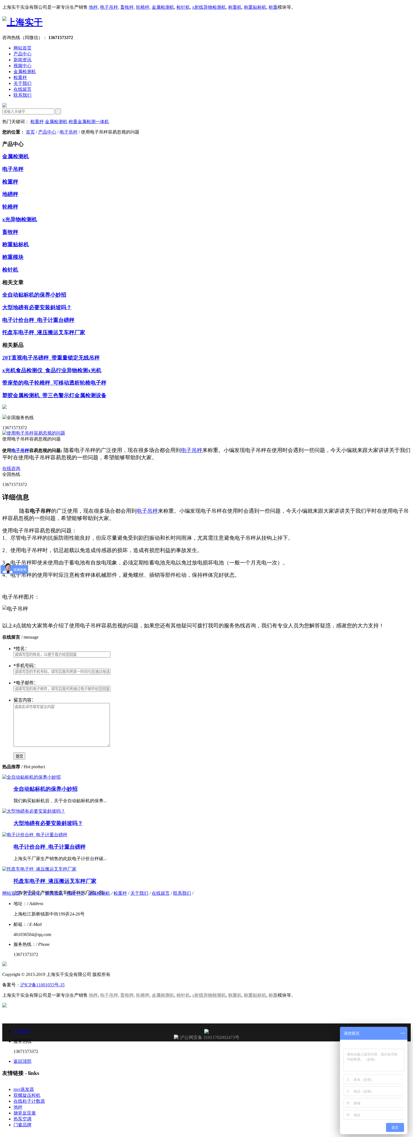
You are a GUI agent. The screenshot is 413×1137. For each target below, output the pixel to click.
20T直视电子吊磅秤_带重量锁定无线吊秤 (51, 358)
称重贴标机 (255, 7)
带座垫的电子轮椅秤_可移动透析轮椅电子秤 (54, 383)
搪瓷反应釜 (24, 1113)
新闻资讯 (22, 59)
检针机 (183, 7)
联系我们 (22, 95)
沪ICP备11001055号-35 (42, 984)
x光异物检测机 (19, 219)
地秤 (93, 7)
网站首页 (22, 48)
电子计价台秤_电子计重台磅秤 (38, 320)
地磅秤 (10, 194)
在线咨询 (11, 468)
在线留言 (22, 89)
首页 (30, 132)
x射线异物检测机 (209, 7)
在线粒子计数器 (29, 1101)
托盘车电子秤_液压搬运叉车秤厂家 (43, 332)
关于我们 (22, 83)
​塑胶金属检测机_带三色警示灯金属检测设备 (54, 395)
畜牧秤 (127, 7)
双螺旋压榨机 (26, 1095)
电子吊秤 (109, 7)
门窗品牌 (22, 1124)
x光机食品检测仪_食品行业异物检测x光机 (51, 370)
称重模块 (13, 257)
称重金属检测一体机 (89, 121)
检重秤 (20, 77)
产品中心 (22, 53)
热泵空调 (22, 1118)
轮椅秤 (142, 7)
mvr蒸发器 (23, 1089)
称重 (273, 7)
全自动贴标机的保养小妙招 (34, 295)
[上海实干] (22, 22)
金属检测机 (163, 7)
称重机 (235, 7)
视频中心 (22, 65)
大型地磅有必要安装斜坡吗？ (37, 307)
